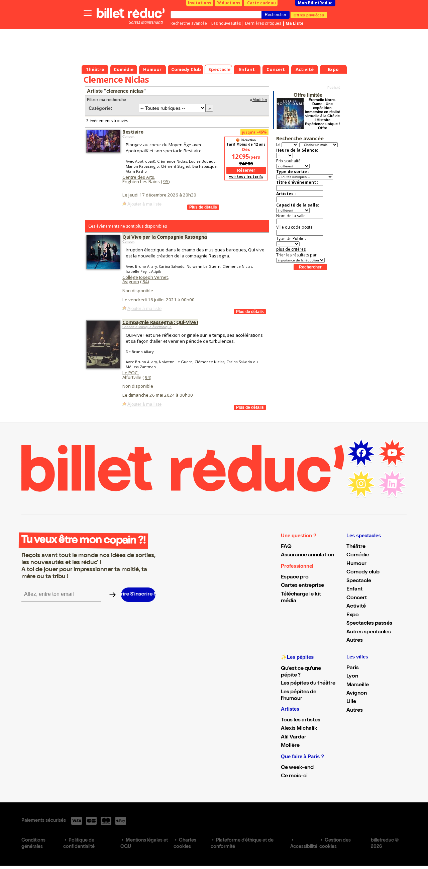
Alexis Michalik (299, 728)
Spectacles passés (369, 623)
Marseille (357, 685)
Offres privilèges (309, 15)
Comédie (357, 555)
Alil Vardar (293, 737)
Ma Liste (295, 23)
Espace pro (295, 577)
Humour (356, 564)
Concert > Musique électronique (147, 327)
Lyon (352, 676)
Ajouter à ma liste (144, 204)
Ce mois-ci (294, 776)
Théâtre (355, 547)
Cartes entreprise (302, 585)
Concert (128, 136)
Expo (352, 615)
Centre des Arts (138, 177)
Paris (352, 668)
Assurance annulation (307, 555)
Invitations (199, 3)
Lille (351, 702)
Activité (356, 606)
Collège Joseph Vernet (145, 277)
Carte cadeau (261, 3)
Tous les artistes (300, 720)
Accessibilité (303, 847)
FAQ (286, 547)
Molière (290, 745)
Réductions (228, 3)
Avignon (130, 282)
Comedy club (363, 572)
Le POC (130, 373)
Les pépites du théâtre (308, 683)
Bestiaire (132, 131)
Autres (354, 640)
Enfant (354, 589)
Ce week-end (297, 768)
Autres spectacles (368, 632)
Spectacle (358, 581)
